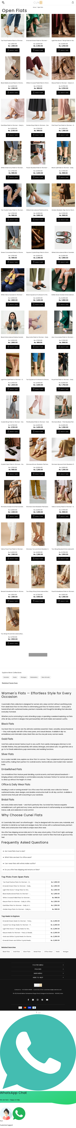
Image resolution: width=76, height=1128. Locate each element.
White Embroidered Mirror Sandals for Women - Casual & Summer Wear (63, 252)
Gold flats (5, 744)
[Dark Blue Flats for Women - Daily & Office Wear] (12, 110)
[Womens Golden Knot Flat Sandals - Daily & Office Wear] (12, 492)
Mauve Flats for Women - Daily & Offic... (17, 901)
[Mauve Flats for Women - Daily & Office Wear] (63, 68)
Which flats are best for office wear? (18, 857)
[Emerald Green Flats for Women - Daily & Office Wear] (38, 25)
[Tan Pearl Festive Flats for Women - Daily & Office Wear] (12, 25)
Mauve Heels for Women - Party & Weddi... (18, 933)
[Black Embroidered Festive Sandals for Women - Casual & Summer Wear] (12, 322)
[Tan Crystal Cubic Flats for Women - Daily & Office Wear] (12, 195)
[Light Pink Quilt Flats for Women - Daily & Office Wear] (12, 364)
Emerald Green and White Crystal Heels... (17, 940)
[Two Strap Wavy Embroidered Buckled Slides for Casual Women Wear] (38, 576)
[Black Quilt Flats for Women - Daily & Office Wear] (63, 153)
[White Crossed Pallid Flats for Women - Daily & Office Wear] (38, 68)
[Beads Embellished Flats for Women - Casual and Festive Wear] (12, 576)
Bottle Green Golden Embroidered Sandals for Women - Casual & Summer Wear (63, 295)
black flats (13, 707)
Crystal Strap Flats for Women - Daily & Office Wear (12, 422)
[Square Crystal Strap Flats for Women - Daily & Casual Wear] (38, 237)
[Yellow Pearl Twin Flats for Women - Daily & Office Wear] (12, 534)
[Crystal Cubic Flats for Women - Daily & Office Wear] (12, 449)
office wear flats (37, 790)
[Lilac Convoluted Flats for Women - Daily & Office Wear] (63, 322)
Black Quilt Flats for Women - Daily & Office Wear (63, 168)
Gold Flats (16, 952)
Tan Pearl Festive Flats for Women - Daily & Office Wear (12, 40)
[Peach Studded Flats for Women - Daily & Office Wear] (38, 153)
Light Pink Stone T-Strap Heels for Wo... (16, 929)
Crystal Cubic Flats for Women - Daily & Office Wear (12, 464)
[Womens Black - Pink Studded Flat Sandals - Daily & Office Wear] (63, 407)
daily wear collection (54, 790)
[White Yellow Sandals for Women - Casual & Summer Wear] (12, 280)
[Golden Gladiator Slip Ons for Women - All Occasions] (63, 195)
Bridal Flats (37, 952)
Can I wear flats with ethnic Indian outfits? (20, 863)
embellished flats (10, 774)
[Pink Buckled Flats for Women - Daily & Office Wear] (38, 407)
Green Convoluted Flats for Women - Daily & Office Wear (12, 252)
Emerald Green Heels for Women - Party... (17, 921)
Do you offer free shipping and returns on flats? (22, 870)
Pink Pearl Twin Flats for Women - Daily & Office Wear (63, 125)
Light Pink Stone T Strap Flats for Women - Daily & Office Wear (63, 40)
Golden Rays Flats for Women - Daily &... (17, 909)
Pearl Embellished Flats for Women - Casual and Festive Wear (63, 591)
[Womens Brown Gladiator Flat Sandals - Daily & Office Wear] (38, 449)
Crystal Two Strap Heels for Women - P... (17, 925)
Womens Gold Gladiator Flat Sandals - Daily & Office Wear (38, 507)
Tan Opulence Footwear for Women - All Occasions (38, 379)
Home (34, 7)
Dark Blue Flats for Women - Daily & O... (16, 905)
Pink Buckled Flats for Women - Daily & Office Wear (38, 422)
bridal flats (50, 805)
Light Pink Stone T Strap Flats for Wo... (16, 890)
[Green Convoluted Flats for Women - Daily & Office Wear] (12, 237)
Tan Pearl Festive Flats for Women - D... (16, 882)
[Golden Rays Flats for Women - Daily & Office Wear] (38, 110)
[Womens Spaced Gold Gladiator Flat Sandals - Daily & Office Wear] (63, 449)
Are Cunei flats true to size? (15, 851)
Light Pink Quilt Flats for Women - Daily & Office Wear (12, 379)
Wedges (23, 677)
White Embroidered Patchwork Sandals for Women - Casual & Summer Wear (38, 210)
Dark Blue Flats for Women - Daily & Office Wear (12, 125)
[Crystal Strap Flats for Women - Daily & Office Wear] (12, 407)
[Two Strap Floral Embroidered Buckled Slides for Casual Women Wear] (12, 619)
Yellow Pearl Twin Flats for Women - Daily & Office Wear (12, 549)
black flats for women (12, 729)
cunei (38, 2)
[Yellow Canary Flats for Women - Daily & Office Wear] (63, 492)
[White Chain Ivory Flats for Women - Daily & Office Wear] (12, 153)
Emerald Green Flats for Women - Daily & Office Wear (38, 40)
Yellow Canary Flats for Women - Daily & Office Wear (63, 507)
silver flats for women (38, 759)
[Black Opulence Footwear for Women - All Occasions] (38, 280)
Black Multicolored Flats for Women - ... (16, 894)
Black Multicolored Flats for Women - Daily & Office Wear (12, 83)
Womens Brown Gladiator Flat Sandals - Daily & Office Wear (38, 464)
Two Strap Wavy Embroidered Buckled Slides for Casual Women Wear (38, 591)
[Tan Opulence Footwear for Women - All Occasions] (38, 364)
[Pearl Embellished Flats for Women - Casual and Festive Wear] (63, 576)
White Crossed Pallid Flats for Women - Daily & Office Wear (38, 83)
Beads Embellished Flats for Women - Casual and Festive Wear (12, 591)
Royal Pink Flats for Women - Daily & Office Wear (63, 379)
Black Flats (6, 952)
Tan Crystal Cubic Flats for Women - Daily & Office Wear (12, 210)
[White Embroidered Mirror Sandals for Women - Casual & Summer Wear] (63, 237)
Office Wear (48, 952)
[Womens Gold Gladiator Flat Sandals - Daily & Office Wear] (38, 492)
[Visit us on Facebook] (28, 1000)
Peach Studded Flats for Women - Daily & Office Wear (38, 168)
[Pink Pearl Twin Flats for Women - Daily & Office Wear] (63, 110)
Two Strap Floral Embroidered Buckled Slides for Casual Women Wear (12, 634)
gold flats (42, 707)
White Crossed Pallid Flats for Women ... (17, 898)
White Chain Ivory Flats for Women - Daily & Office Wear (12, 168)
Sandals (6, 677)
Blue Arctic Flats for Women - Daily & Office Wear (38, 337)
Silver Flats (26, 952)
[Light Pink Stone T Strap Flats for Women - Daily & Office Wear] (63, 25)
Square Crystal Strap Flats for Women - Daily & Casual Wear (38, 252)
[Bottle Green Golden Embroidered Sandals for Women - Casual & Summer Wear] (63, 280)
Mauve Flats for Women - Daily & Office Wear (63, 83)
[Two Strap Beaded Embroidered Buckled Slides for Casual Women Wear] (63, 534)
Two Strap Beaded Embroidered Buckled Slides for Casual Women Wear (63, 549)
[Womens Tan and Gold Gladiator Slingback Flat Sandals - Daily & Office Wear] (38, 534)
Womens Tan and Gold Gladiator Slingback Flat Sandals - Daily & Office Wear (38, 549)
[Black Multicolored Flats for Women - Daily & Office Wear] (12, 68)
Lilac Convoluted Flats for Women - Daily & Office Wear (63, 337)
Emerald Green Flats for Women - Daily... (17, 886)
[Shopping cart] (73, 2)
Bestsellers (34, 677)
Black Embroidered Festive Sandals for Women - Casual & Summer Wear (12, 337)
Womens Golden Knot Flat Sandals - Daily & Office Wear (12, 507)
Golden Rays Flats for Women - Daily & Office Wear (38, 125)
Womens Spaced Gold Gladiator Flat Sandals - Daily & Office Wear (63, 464)
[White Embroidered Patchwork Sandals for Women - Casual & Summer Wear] (38, 195)
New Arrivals (46, 677)
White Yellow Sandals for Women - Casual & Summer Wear (12, 295)
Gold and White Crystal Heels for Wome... (17, 936)
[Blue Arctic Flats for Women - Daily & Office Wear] (38, 322)
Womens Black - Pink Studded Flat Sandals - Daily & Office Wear (63, 422)
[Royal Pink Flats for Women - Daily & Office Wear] (63, 364)
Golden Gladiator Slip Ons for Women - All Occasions (63, 210)
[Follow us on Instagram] (37, 1000)
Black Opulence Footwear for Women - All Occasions (38, 295)
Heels (15, 677)
